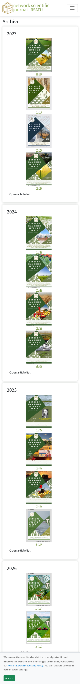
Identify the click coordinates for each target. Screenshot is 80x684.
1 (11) (38, 609)
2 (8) (39, 468)
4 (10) (38, 544)
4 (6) (39, 366)
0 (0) (39, 74)
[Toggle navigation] (72, 8)
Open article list (19, 194)
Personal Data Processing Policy (25, 665)
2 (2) (39, 150)
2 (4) (39, 290)
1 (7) (39, 430)
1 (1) (39, 112)
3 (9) (39, 506)
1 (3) (39, 252)
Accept (9, 678)
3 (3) (39, 188)
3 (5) (39, 328)
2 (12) (38, 647)
